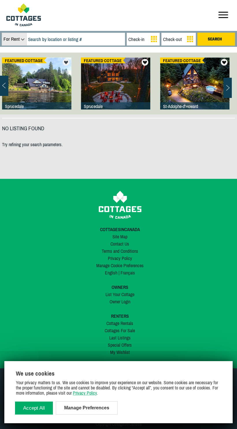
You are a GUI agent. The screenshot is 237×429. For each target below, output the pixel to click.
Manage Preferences (86, 407)
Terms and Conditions (120, 251)
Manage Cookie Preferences (120, 265)
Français (128, 272)
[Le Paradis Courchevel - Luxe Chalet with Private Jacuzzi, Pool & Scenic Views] (194, 89)
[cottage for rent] (23, 24)
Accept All (34, 408)
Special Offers (120, 345)
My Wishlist (120, 352)
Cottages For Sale (120, 330)
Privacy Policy (120, 258)
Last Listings (120, 337)
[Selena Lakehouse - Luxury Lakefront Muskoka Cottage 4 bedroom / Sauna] (115, 89)
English (111, 272)
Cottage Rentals (119, 323)
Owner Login (120, 301)
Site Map (119, 236)
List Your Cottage (119, 294)
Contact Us (119, 243)
